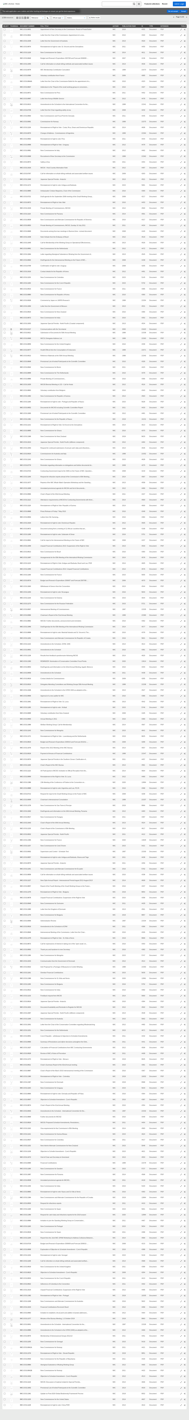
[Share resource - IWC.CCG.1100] (185, 765)
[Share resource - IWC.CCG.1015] (185, 1307)
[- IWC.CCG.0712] (181, 794)
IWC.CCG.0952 (25, 407)
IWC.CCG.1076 (25, 748)
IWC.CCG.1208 (25, 1301)
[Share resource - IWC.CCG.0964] (185, 116)
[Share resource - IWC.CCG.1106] (185, 477)
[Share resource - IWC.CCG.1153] (185, 277)
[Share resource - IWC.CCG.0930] (185, 1203)
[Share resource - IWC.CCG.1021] (185, 1007)
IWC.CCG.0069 (25, 338)
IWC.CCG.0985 (25, 1330)
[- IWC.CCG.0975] (181, 863)
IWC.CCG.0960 (25, 1042)
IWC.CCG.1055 (25, 64)
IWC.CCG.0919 (25, 1267)
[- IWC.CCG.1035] (181, 384)
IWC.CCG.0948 (25, 903)
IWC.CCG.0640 (25, 58)
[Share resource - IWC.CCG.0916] (185, 926)
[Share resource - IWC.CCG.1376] (185, 915)
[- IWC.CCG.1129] (181, 52)
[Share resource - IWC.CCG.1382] (185, 1295)
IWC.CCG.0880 (25, 294)
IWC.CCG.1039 (25, 41)
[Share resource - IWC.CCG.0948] (185, 903)
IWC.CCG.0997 (25, 98)
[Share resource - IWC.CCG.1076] (185, 748)
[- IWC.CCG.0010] (181, 684)
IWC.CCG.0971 (25, 93)
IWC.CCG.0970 (25, 1336)
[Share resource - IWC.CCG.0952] (185, 408)
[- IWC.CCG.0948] (181, 903)
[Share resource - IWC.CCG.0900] (185, 719)
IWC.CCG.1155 (25, 1341)
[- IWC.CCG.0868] (181, 511)
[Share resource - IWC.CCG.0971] (185, 93)
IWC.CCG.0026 (25, 300)
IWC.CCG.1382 (25, 1295)
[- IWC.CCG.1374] (181, 1353)
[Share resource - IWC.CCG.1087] (185, 1174)
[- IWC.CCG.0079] (181, 70)
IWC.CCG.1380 (25, 1076)
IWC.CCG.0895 (25, 430)
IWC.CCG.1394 (25, 840)
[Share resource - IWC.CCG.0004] (185, 1111)
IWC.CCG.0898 (25, 632)
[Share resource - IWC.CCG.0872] (185, 318)
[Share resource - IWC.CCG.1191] (185, 869)
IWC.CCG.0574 (25, 580)
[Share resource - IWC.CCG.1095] (185, 569)
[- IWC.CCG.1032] (181, 1376)
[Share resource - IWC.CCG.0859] (185, 344)
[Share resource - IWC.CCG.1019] (185, 208)
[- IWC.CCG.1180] (181, 1169)
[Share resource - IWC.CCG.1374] (185, 1353)
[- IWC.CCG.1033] (181, 961)
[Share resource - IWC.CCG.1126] (185, 127)
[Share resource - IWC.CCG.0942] (185, 367)
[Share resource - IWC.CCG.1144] (185, 598)
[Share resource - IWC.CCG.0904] (185, 517)
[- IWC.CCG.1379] (181, 938)
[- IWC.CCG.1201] (181, 638)
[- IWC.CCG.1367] (181, 1082)
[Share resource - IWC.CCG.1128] (185, 1405)
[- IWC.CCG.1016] (181, 168)
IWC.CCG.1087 (25, 1174)
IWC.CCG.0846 (25, 932)
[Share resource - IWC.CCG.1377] (185, 1318)
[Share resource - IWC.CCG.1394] (185, 840)
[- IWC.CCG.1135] (181, 828)
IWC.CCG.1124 (25, 1382)
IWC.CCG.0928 (25, 1053)
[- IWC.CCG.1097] (181, 557)
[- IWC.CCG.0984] (181, 1365)
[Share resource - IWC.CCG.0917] (185, 817)
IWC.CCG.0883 (25, 1192)
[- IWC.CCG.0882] (181, 621)
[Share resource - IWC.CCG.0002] (185, 851)
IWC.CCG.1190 (25, 984)
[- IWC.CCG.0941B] (181, 1370)
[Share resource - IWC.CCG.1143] (185, 730)
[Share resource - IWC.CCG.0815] (185, 1272)
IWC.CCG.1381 (25, 419)
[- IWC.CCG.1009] (181, 488)
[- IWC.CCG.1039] (181, 41)
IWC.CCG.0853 (25, 667)
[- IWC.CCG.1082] (181, 396)
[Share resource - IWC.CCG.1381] (185, 419)
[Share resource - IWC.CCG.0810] (185, 742)
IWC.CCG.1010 (25, 271)
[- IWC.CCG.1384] (181, 1197)
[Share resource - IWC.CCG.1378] (185, 805)
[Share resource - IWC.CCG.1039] (185, 41)
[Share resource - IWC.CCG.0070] (185, 133)
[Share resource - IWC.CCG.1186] (185, 955)
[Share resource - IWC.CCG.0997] (185, 98)
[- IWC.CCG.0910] (181, 312)
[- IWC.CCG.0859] (181, 344)
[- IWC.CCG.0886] (181, 379)
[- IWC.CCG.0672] (181, 529)
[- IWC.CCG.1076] (181, 748)
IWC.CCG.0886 (25, 379)
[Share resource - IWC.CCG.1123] (185, 563)
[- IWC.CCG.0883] (181, 1192)
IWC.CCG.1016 (25, 168)
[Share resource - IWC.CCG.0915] (185, 289)
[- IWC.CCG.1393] (181, 661)
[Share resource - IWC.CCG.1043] (185, 823)
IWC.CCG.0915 (25, 289)
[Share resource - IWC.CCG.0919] (185, 1267)
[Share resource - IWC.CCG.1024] (185, 523)
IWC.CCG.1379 (25, 938)
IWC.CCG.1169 (25, 1019)
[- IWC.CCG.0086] (181, 615)
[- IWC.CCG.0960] (181, 1042)
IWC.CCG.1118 (25, 505)
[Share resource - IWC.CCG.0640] (185, 58)
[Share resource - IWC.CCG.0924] (185, 1122)
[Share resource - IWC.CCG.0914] (185, 1001)
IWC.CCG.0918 (25, 1232)
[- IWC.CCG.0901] (181, 650)
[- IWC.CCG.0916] (181, 926)
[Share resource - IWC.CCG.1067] (185, 1013)
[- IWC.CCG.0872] (181, 318)
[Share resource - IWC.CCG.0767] (185, 173)
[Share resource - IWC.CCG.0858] (185, 875)
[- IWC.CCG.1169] (181, 1019)
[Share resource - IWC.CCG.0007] (185, 609)
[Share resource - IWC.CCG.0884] (185, 1094)
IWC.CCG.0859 (25, 344)
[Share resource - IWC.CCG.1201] (185, 638)
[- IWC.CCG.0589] (181, 75)
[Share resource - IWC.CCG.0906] (185, 696)
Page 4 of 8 (180, 17)
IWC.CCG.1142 (25, 459)
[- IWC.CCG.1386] (181, 782)
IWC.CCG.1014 (25, 1290)
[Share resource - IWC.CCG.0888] (185, 788)
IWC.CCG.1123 (25, 563)
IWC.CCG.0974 (25, 46)
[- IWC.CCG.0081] (181, 122)
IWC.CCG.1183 (25, 283)
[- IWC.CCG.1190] (181, 984)
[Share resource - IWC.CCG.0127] (185, 329)
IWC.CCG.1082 (25, 396)
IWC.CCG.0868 (25, 511)
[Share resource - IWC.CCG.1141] (185, 1134)
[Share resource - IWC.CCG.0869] (185, 1117)
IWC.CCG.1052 (25, 1388)
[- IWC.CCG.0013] (181, 104)
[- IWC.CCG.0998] (181, 145)
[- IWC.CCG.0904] (181, 517)
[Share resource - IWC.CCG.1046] (185, 690)
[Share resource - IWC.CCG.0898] (185, 632)
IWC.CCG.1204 (25, 592)
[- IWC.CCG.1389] (181, 978)
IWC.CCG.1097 (25, 557)
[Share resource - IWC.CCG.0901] (185, 650)
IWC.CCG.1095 (25, 569)
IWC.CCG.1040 (25, 179)
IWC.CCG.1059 (25, 546)
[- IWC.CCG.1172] (181, 185)
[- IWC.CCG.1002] (181, 811)
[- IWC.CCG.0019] (181, 753)
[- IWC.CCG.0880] (181, 295)
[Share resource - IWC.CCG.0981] (185, 150)
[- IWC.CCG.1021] (181, 1007)
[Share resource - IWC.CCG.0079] (185, 70)
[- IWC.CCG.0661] (181, 540)
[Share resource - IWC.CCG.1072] (185, 1157)
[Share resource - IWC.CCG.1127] (185, 880)
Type (151, 26)
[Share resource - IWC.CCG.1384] (185, 1197)
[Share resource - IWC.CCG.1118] (185, 505)
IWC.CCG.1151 (25, 1030)
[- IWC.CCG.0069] (181, 338)
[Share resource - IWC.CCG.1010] (185, 271)
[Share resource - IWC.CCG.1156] (185, 1186)
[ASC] (48, 17)
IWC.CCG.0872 (25, 318)
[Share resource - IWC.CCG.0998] (185, 145)
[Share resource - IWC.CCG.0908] (185, 1249)
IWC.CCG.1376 (25, 915)
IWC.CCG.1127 (25, 880)
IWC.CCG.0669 (25, 231)
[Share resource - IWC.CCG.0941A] (185, 1347)
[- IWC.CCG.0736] (181, 110)
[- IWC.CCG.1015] (181, 1307)
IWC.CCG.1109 (25, 1238)
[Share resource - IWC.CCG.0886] (185, 379)
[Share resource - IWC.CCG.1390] (185, 1215)
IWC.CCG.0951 (25, 1036)
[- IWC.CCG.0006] (181, 921)
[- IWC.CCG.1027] (181, 1048)
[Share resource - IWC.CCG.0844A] (185, 81)
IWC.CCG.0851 (25, 29)
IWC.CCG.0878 (25, 898)
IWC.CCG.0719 (25, 1243)
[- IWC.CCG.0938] (181, 1180)
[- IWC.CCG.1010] (181, 271)
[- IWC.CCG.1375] (181, 892)
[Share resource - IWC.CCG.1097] (185, 557)
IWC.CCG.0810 (25, 742)
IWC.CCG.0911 (25, 1065)
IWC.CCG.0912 (25, 990)
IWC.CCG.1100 (25, 765)
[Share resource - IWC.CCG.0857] (185, 886)
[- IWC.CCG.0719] (181, 1244)
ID (142, 26)
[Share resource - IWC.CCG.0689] (185, 713)
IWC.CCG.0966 (25, 494)
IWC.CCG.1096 (25, 627)
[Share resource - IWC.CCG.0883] (185, 1192)
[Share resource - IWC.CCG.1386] (185, 782)
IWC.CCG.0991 (25, 248)
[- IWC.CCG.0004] (181, 1111)
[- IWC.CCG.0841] (181, 35)
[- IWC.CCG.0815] (181, 1272)
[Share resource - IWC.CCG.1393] (185, 661)
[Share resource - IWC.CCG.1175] (185, 604)
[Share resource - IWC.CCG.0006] (185, 921)
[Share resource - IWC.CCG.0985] (185, 1330)
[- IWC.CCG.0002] (181, 851)
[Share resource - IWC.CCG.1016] (185, 168)
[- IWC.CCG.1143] (181, 730)
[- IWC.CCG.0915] (181, 289)
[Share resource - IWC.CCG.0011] (185, 332)
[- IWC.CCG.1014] (181, 1290)
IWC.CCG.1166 (25, 575)
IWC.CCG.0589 (25, 75)
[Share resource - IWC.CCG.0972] (185, 202)
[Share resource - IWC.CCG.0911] (185, 1065)
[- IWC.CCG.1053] (181, 323)
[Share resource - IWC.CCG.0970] (185, 1336)
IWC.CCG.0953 (25, 225)
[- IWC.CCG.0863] (181, 390)
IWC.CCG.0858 (25, 874)
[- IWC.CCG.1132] (181, 644)
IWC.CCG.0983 (25, 1313)
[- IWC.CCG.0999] (181, 777)
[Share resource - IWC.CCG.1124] (185, 1382)
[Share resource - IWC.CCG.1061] (185, 701)
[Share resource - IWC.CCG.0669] (185, 231)
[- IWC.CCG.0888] (181, 788)
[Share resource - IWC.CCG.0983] (185, 1313)
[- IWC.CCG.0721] (181, 196)
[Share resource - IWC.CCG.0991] (185, 248)
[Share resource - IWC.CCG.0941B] (185, 1370)
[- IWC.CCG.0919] (181, 1267)
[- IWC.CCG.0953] (181, 225)
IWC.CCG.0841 (25, 35)
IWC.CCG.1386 (25, 782)
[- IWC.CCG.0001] (181, 1324)
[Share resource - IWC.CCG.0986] (185, 1221)
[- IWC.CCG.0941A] (181, 1347)
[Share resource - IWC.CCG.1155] (185, 1342)
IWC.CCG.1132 (25, 644)
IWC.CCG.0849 (25, 361)
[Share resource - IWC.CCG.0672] (185, 529)
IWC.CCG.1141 (25, 1134)
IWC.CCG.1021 (25, 1007)
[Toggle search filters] (139, 4)
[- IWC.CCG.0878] (181, 898)
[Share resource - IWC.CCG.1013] (185, 442)
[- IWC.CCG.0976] (181, 759)
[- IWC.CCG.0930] (181, 1203)
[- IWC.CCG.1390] (181, 1215)
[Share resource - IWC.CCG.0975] (185, 863)
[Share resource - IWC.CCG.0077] (185, 350)
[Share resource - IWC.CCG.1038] (185, 237)
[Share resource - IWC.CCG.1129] (185, 52)
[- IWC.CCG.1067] (181, 1013)
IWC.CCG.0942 (25, 367)
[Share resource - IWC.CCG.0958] (185, 673)
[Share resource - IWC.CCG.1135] (185, 828)
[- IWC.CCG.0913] (181, 552)
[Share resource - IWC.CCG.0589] (185, 75)
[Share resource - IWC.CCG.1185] (185, 707)
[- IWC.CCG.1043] (181, 823)
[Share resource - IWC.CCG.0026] (185, 300)
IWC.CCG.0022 (25, 967)
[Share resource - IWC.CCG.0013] (185, 104)
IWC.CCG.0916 (25, 926)
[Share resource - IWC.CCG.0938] (185, 1180)
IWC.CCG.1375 (25, 892)
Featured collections (152, 4)
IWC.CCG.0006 (25, 921)
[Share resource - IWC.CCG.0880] (185, 295)
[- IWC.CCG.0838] (181, 220)
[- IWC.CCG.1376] (181, 915)
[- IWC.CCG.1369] (181, 436)
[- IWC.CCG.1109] (181, 1238)
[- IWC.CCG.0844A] (181, 81)
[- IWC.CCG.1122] (181, 771)
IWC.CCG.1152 (25, 1145)
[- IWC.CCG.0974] (181, 47)
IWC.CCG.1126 (25, 127)
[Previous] (174, 17)
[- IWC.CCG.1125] (181, 1399)
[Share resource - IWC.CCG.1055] (185, 64)
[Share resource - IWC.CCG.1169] (185, 1019)
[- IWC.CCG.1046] (181, 690)
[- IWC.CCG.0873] (181, 944)
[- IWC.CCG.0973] (181, 162)
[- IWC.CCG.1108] (181, 1261)
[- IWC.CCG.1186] (181, 955)
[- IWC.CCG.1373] (181, 1059)
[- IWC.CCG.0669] (181, 231)
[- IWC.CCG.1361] (181, 1393)
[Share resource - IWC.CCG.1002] (185, 811)
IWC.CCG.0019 (25, 753)
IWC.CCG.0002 (25, 851)
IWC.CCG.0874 (25, 1105)
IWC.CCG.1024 (25, 523)
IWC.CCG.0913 (25, 552)
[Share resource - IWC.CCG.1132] (185, 644)
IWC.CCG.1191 (25, 869)
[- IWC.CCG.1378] (181, 805)
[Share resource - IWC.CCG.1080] (185, 909)
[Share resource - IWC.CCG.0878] (185, 898)
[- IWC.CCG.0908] (181, 1249)
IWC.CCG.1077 (25, 482)
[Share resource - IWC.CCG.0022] (185, 967)
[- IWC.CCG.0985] (181, 1330)
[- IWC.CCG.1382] (181, 1295)
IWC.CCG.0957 (25, 857)
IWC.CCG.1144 (25, 598)
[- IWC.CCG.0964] (181, 116)
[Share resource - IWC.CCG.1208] (185, 1301)
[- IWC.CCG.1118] (181, 505)
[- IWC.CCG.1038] (181, 237)
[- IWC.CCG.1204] (181, 592)
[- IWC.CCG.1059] (181, 546)
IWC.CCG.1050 (25, 306)
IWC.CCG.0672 (25, 528)
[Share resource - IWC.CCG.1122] (185, 771)
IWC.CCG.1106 (25, 477)
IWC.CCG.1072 (25, 1157)
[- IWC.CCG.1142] (181, 459)
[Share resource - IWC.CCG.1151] (185, 1030)
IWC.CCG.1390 (25, 1215)
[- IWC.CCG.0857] (181, 886)
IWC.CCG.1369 (25, 436)
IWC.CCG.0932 (25, 834)
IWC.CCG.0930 (25, 1203)
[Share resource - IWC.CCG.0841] (185, 35)
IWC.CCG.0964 (25, 116)
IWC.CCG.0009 (25, 799)
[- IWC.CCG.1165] (181, 1226)
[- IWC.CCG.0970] (181, 1336)
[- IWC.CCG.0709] (181, 266)
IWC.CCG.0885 (25, 191)
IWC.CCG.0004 (25, 1111)
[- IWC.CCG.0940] (181, 1359)
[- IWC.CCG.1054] (181, 448)
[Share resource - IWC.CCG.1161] (185, 973)
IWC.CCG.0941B (26, 1370)
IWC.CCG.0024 (25, 454)
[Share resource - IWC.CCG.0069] (185, 338)
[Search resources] (134, 4)
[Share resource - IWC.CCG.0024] (185, 454)
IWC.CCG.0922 (25, 1284)
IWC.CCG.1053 (25, 323)
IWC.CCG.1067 (25, 1013)
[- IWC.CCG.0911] (181, 1065)
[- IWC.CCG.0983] (181, 1313)
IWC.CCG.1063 (25, 586)
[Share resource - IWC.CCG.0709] (185, 266)
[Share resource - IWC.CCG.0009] (185, 800)
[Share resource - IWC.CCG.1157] (185, 846)
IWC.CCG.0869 (25, 1117)
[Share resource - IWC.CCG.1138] (185, 655)
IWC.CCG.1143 (25, 730)
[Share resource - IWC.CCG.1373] (185, 1059)
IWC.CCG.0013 (25, 104)
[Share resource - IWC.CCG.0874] (185, 1105)
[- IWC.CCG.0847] (181, 87)
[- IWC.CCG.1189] (181, 534)
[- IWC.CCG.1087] (181, 1174)
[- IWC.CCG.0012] (181, 356)
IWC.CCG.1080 (25, 909)
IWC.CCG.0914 (25, 1001)
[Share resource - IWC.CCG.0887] (185, 1071)
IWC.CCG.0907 (25, 1099)
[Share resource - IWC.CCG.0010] (185, 684)
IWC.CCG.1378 (25, 805)
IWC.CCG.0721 (25, 196)
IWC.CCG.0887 (25, 1071)
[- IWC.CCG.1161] (181, 973)
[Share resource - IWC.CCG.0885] (185, 191)
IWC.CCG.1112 (25, 500)
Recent (164, 4)
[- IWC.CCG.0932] (181, 834)
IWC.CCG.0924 (25, 1122)
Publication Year (129, 26)
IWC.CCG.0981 (25, 150)
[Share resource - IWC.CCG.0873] (185, 944)
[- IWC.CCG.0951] (181, 1036)
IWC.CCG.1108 (25, 1261)
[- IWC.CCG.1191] (181, 869)
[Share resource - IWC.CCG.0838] (185, 220)
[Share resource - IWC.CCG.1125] (185, 1399)
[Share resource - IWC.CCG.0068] (185, 156)
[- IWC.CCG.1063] (181, 586)
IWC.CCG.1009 (25, 488)
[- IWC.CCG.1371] (181, 736)
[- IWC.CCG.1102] (181, 1128)
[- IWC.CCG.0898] (181, 632)
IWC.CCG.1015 (25, 1307)
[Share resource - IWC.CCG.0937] (185, 1140)
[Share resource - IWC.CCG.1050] (185, 306)
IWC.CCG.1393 (25, 661)
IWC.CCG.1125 (25, 1399)
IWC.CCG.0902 (25, 949)
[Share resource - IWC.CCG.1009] (185, 488)
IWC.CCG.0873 (25, 944)
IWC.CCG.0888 (25, 788)
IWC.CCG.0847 (25, 87)
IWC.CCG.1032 (25, 1376)
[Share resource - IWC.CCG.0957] (185, 857)
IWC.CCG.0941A (26, 1347)
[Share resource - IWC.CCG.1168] (185, 1209)
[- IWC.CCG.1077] (181, 482)
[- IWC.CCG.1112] (181, 500)
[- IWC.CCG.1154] (181, 1255)
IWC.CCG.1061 (25, 701)
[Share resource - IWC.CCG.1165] (185, 1226)
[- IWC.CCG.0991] (181, 248)
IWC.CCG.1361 (25, 1393)
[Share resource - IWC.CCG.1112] (185, 500)
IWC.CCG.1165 (25, 1226)
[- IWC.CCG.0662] (181, 260)
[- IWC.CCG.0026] (181, 300)
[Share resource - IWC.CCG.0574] (185, 580)
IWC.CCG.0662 (25, 260)
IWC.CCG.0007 (25, 609)
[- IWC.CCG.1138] (181, 655)
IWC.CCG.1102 (25, 1128)
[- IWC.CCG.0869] (181, 1117)
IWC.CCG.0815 (25, 1272)
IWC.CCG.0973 (25, 162)
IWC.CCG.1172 (25, 185)
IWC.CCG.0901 (25, 650)
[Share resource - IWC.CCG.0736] (185, 110)
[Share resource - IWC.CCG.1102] (185, 1128)
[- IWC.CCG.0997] (181, 98)
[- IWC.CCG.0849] (181, 361)
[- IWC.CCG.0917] (181, 817)
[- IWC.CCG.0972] (181, 202)
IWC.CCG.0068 (25, 156)
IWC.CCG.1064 (25, 254)
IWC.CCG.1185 (25, 707)
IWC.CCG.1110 (25, 214)
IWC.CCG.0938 (25, 1180)
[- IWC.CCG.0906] (181, 696)
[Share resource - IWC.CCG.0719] (185, 1244)
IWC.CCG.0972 (25, 202)
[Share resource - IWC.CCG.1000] (185, 413)
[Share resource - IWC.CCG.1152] (185, 1146)
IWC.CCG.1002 (25, 811)
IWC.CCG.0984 (25, 1365)
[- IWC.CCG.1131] (181, 425)
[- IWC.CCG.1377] (181, 1318)
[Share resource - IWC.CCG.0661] (185, 540)
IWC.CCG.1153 (25, 277)
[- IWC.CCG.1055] (181, 64)
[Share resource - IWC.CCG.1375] (185, 892)
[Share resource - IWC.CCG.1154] (185, 1255)
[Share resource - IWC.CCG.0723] (185, 471)
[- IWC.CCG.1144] (181, 598)
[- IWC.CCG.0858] (181, 875)
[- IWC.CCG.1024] (181, 523)
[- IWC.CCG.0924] (181, 1122)
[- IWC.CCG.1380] (181, 1076)
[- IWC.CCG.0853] (181, 667)
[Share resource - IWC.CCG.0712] (185, 794)
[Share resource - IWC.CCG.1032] (185, 1376)
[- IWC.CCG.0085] (181, 1163)
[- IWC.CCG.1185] (181, 707)
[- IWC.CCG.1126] (181, 127)
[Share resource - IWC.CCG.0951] (185, 1036)
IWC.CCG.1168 (25, 1209)
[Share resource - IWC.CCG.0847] (185, 87)
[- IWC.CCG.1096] (181, 627)
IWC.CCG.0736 (25, 110)
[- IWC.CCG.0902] (181, 949)
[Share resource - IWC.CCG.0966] (185, 494)
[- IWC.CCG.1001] (181, 1024)
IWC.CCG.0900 (25, 719)
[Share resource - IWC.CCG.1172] (185, 185)
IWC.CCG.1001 (25, 1024)
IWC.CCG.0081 (25, 121)
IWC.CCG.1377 (25, 1318)
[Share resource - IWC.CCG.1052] (185, 1388)
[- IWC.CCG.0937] (181, 1140)
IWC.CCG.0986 (25, 1220)
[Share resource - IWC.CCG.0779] (185, 465)
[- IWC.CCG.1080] (181, 909)
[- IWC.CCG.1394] (181, 840)
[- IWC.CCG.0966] (181, 494)
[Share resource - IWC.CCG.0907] (185, 1099)
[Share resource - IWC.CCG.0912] (185, 990)
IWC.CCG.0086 (25, 615)
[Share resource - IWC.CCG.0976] (185, 759)
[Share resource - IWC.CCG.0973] (185, 162)
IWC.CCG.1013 (25, 442)
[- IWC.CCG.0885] (181, 191)
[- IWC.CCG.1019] (181, 208)
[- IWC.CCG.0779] (181, 465)
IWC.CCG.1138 (25, 655)
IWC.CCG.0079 (25, 70)
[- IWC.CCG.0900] (181, 719)
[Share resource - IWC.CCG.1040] (185, 179)
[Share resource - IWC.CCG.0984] (185, 1365)
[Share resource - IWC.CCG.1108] (185, 1261)
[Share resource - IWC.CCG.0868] (185, 511)
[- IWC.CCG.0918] (181, 1232)
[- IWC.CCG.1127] (181, 880)
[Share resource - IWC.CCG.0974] (185, 47)
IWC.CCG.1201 (25, 638)
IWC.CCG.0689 (25, 713)
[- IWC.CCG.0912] (181, 990)
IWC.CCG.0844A (26, 81)
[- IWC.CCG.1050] (181, 306)
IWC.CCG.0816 (25, 678)
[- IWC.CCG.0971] (181, 93)
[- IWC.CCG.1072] (181, 1157)
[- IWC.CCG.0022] (181, 967)
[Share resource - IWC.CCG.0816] (185, 678)
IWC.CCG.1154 (25, 1255)
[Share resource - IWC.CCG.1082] (185, 396)
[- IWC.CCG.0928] (181, 1053)
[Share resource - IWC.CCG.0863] (185, 390)
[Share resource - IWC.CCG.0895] (185, 431)
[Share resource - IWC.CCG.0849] (185, 361)
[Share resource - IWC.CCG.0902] (185, 949)
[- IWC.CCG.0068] (181, 156)
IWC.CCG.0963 (25, 139)
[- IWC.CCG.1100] (181, 765)
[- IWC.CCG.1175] (181, 604)
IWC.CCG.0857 (25, 886)
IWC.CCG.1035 (25, 384)
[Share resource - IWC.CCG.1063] (185, 586)
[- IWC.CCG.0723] (181, 471)
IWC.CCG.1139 (25, 1151)
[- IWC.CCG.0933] (181, 1278)
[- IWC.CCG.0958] (181, 673)
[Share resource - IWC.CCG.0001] (185, 1324)
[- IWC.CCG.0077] (181, 350)
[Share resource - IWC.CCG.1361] (185, 1393)
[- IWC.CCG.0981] (181, 150)
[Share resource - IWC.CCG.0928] (185, 1053)
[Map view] (28, 18)
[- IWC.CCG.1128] (181, 1405)
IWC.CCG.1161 (25, 972)
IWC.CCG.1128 (25, 1405)
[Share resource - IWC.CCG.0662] (185, 260)
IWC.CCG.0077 (25, 350)
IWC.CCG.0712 (25, 794)
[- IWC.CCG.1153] (181, 277)
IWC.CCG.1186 (25, 955)
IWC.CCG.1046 (25, 690)
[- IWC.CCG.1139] (181, 1151)
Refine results (95, 17)
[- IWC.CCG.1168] (181, 1209)
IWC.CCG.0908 (25, 1249)
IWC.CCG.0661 (25, 540)
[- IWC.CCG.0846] (181, 932)
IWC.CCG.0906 (25, 696)
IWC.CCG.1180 (25, 1168)
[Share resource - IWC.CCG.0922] (185, 1284)
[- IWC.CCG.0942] (181, 367)
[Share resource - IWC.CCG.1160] (185, 402)
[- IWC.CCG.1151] (181, 1030)
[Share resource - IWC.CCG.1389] (185, 978)
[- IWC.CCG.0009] (181, 800)
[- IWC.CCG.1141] (181, 1134)
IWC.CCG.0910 (25, 312)
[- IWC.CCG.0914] (181, 1001)
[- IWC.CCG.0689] (181, 713)
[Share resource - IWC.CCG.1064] (185, 254)
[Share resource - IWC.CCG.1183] (185, 283)
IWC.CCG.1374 (25, 1353)
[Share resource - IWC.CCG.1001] (185, 1024)
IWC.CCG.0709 (25, 266)
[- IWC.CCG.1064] (181, 254)
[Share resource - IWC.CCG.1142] (185, 459)
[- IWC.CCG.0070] (181, 133)
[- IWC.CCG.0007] (181, 609)
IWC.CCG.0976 (25, 759)
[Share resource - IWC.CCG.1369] (185, 436)
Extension (164, 26)
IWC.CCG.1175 (25, 603)
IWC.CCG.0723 (25, 471)
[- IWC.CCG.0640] (181, 58)
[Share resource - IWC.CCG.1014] (185, 1290)
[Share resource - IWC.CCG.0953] (185, 225)
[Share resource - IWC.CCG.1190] (185, 984)
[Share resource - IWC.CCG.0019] (185, 753)
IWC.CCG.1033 (25, 961)
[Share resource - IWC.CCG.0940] (185, 1359)
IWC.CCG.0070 (25, 133)
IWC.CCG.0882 (25, 621)
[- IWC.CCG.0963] (181, 139)
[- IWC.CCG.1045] (181, 243)
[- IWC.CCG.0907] (181, 1099)
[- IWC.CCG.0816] (181, 678)
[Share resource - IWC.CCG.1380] (185, 1076)
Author (116, 26)
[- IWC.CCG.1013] (181, 442)
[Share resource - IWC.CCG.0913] (185, 552)
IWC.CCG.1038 (25, 237)
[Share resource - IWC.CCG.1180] (185, 1169)
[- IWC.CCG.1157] (181, 846)
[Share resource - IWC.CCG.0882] (185, 621)
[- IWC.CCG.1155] (181, 1342)
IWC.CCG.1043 (25, 823)
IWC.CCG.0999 (25, 776)
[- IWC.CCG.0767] (181, 173)
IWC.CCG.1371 (25, 736)
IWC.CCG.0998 (25, 145)
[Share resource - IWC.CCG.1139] (185, 1151)
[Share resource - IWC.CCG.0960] (185, 1042)
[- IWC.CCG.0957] (181, 857)
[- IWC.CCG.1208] (181, 1301)
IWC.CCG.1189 (25, 534)
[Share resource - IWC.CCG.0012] (185, 356)
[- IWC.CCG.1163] (181, 1088)
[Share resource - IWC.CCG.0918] (185, 1232)
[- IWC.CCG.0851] (181, 29)
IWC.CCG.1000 (25, 413)
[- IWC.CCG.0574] (181, 580)
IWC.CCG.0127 (25, 329)
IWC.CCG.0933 (25, 1278)
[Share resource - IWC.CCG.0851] (185, 29)
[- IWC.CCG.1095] (181, 569)
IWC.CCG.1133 (25, 996)
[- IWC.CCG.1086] (181, 725)
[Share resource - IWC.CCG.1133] (185, 996)
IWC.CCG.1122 (25, 771)
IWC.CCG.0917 (25, 817)
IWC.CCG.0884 (25, 1094)
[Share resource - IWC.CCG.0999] (185, 777)
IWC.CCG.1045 (25, 243)
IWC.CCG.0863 (25, 390)
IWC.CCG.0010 (25, 684)
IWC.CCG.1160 (25, 402)
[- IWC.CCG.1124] (181, 1382)
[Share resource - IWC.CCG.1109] (185, 1238)
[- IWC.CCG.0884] (181, 1094)
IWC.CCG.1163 (25, 1088)
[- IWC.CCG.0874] (181, 1105)
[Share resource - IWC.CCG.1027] (185, 1048)
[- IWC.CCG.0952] (181, 408)
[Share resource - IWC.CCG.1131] (185, 425)
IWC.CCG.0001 (25, 1324)
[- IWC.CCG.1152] (181, 1146)
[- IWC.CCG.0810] (181, 742)
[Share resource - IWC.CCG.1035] (185, 384)
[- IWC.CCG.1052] (181, 1388)
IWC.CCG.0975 (25, 863)
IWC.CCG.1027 (25, 1047)
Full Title (44, 26)
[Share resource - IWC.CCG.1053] (185, 323)
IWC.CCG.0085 (25, 1163)
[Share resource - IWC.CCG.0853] (185, 667)
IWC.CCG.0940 (25, 1359)
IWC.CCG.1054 (25, 448)
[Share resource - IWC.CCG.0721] (185, 196)
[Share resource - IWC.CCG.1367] (185, 1082)
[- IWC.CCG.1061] (181, 701)
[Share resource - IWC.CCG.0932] (185, 834)
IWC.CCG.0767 (25, 173)
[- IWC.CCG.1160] (181, 402)
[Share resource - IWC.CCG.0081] (185, 122)
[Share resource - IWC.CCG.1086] (185, 725)
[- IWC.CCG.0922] (181, 1284)
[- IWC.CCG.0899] (181, 373)
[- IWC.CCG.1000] (181, 413)
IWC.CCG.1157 (25, 846)
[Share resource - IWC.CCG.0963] (185, 139)
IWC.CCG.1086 (25, 725)
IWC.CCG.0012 (25, 355)
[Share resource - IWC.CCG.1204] (185, 592)
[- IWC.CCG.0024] (181, 454)
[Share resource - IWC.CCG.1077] (185, 482)
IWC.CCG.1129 (25, 52)
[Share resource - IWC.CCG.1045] (185, 243)
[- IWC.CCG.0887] (181, 1071)
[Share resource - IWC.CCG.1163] (185, 1088)
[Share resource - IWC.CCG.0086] (185, 615)
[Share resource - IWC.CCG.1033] (185, 961)
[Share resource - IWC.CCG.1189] (185, 534)
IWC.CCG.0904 (25, 517)
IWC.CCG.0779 (25, 465)
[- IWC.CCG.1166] (181, 575)
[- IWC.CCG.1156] (181, 1186)
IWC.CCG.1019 (25, 208)
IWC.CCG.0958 (25, 673)
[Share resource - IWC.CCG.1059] (185, 546)
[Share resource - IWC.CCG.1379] (185, 938)
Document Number (27, 26)
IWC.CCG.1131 (25, 425)
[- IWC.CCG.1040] (181, 179)
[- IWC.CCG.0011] (181, 332)
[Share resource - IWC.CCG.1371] (185, 736)
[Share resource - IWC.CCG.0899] (185, 373)
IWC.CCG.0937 (25, 1140)
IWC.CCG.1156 (25, 1186)
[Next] (187, 17)
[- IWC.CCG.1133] (181, 996)
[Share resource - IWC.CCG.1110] (185, 214)
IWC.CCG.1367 (25, 1082)
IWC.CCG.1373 (25, 1059)
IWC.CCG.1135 (25, 828)
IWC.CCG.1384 (25, 1197)
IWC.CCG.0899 (25, 373)
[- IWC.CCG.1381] (181, 419)
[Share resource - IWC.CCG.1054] (185, 448)
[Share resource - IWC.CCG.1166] (185, 575)
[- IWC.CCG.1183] (181, 283)
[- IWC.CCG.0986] (181, 1221)
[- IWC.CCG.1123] (181, 563)
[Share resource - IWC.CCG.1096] (185, 627)
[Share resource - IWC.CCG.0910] (185, 312)
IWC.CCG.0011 (25, 332)
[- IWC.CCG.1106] (181, 477)
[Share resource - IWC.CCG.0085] (185, 1163)
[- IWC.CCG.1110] (181, 214)
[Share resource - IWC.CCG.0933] (185, 1278)
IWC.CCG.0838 (25, 220)
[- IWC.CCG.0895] (181, 431)
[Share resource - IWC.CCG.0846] (185, 932)
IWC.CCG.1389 (25, 978)
